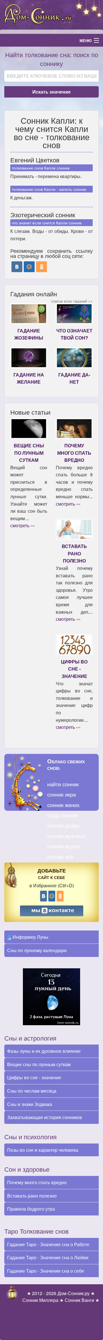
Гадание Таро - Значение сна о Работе (48, 1244)
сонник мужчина (66, 835)
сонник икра (61, 794)
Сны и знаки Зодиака (29, 1104)
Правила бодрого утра (31, 1208)
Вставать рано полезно (32, 1195)
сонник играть (63, 846)
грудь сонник (62, 815)
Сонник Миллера (40, 1300)
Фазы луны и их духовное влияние (44, 1051)
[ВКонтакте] (16, 266)
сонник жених (63, 804)
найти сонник (63, 784)
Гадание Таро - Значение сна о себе (45, 1270)
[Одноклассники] (41, 266)
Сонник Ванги (79, 1300)
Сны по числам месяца (31, 1090)
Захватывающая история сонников (44, 1117)
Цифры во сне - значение (34, 1077)
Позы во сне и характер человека (42, 1150)
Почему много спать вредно (37, 1182)
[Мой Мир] (29, 266)
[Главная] (51, 14)
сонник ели (60, 856)
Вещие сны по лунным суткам (39, 1064)
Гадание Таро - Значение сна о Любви (47, 1257)
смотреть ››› (22, 525)
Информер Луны (29, 937)
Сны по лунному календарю (37, 950)
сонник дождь (63, 825)
